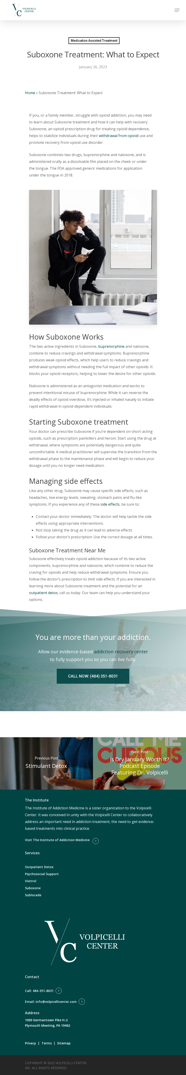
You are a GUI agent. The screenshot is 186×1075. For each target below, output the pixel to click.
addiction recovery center (121, 652)
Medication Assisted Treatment (94, 40)
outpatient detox (43, 592)
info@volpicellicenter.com (56, 1001)
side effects (110, 504)
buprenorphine (111, 346)
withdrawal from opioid (118, 135)
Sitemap (64, 1043)
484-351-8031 (43, 991)
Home (30, 92)
